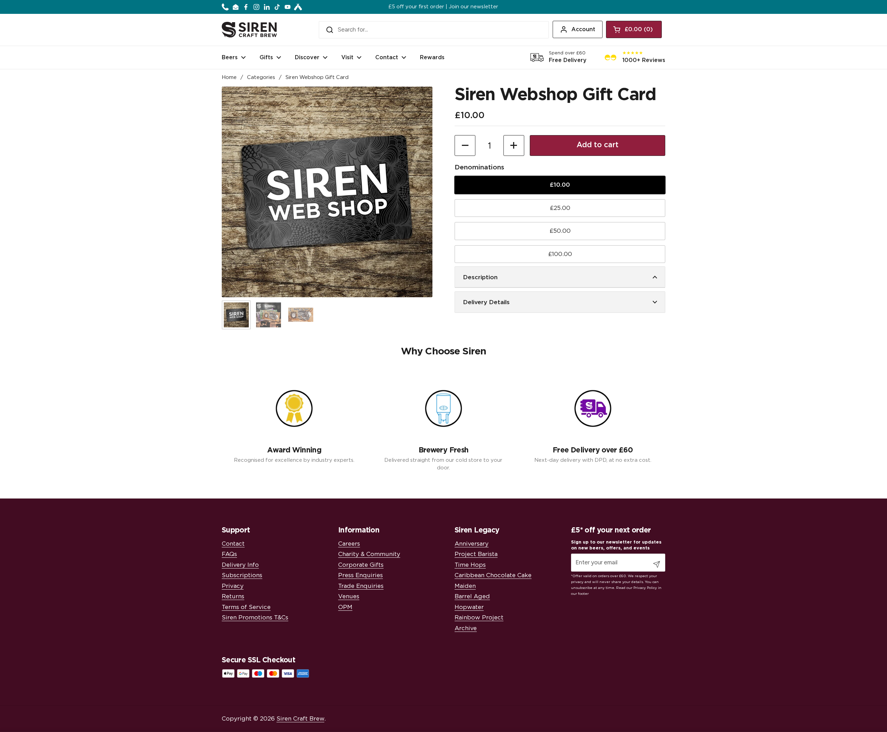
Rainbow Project (479, 617)
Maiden (465, 586)
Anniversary (472, 544)
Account (583, 29)
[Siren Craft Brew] (249, 29)
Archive (466, 628)
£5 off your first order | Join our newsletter (443, 7)
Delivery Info (240, 565)
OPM (345, 607)
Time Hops (470, 565)
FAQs (229, 554)
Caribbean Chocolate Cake (493, 575)
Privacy (233, 586)
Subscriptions (242, 575)
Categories (261, 77)
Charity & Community (369, 554)
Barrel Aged (472, 596)
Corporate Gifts (361, 565)
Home (229, 77)
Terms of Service (246, 607)
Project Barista (476, 554)
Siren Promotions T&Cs (255, 617)
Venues (348, 596)
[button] (634, 29)
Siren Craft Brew (300, 719)
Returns (233, 596)
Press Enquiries (360, 575)
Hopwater (469, 607)
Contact (233, 544)
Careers (349, 544)
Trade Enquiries (361, 586)
